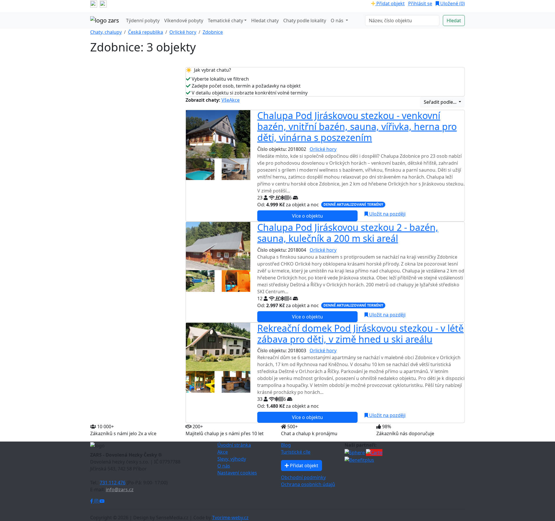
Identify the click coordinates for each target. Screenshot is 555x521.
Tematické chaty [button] (225, 20)
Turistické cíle (295, 452)
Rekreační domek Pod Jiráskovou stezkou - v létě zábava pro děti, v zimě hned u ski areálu (360, 333)
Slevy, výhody (231, 459)
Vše (225, 100)
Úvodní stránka (234, 445)
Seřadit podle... (441, 102)
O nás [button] (338, 20)
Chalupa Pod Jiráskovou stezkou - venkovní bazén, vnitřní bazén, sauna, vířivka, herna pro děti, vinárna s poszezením (357, 126)
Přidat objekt (390, 3)
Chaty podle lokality (304, 20)
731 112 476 (112, 482)
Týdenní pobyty (143, 20)
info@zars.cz (120, 489)
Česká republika (145, 32)
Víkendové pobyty (183, 20)
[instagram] (103, 3)
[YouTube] (102, 501)
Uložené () (452, 3)
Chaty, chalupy (106, 32)
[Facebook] (92, 501)
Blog (286, 445)
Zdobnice (213, 32)
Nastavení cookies (237, 473)
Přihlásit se (420, 3)
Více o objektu (307, 216)
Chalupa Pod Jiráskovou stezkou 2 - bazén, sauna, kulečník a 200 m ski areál (347, 232)
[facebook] (93, 3)
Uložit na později (387, 214)
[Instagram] (96, 501)
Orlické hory (182, 32)
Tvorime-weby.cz (230, 517)
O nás (223, 466)
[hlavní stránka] (104, 20)
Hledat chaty (265, 20)
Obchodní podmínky (303, 477)
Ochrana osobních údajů (308, 484)
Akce (234, 100)
